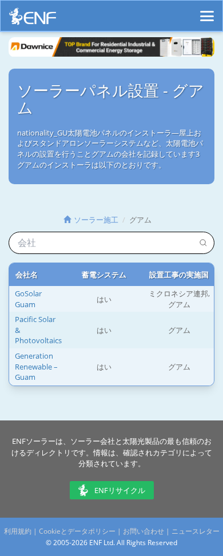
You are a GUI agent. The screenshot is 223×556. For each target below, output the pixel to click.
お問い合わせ (143, 531)
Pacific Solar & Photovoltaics (38, 329)
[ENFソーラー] (32, 19)
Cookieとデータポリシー (77, 531)
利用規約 (17, 531)
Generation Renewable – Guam (36, 366)
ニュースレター (196, 531)
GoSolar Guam (28, 298)
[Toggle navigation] (207, 11)
